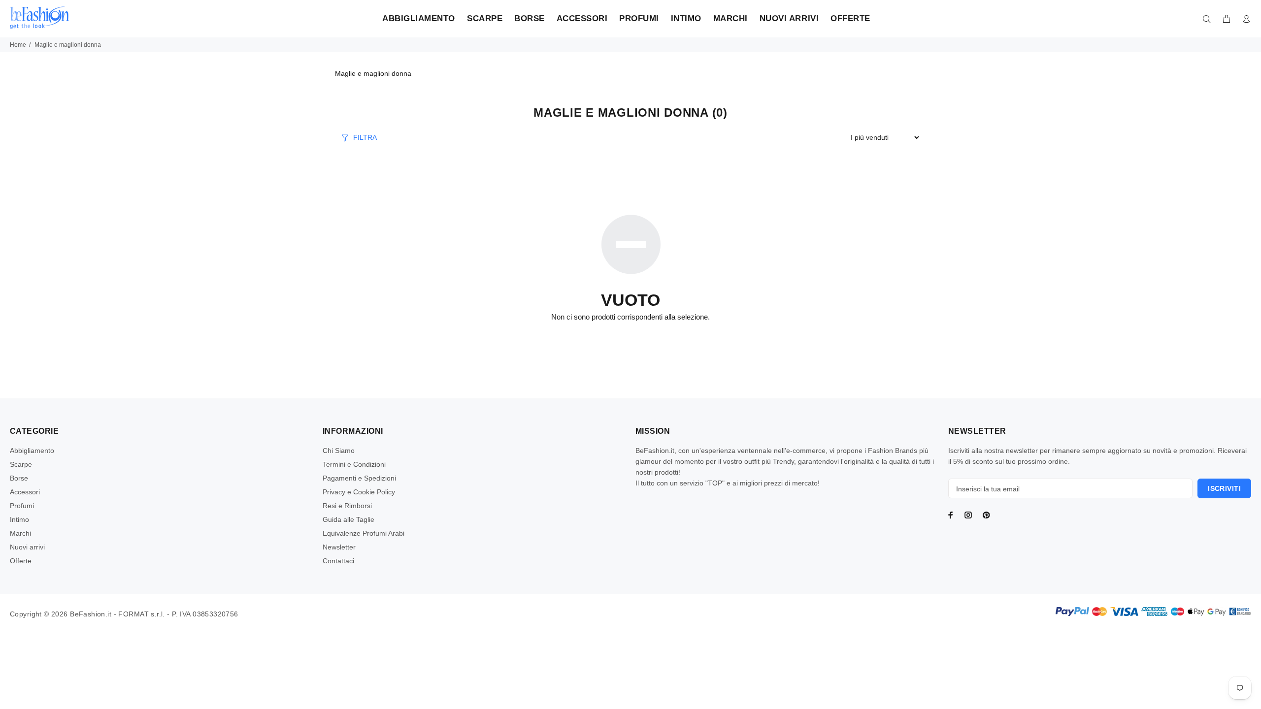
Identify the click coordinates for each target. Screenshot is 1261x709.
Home (18, 44)
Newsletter (339, 547)
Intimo (19, 519)
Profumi (22, 506)
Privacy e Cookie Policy (359, 492)
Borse (19, 478)
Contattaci (338, 561)
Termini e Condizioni (354, 464)
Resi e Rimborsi (347, 506)
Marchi (20, 533)
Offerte (21, 561)
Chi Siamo (339, 450)
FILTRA (365, 137)
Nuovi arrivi (27, 547)
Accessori (25, 492)
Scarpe (21, 464)
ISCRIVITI (1224, 488)
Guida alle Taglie (348, 519)
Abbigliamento (32, 450)
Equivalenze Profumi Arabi (363, 533)
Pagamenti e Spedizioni (359, 478)
